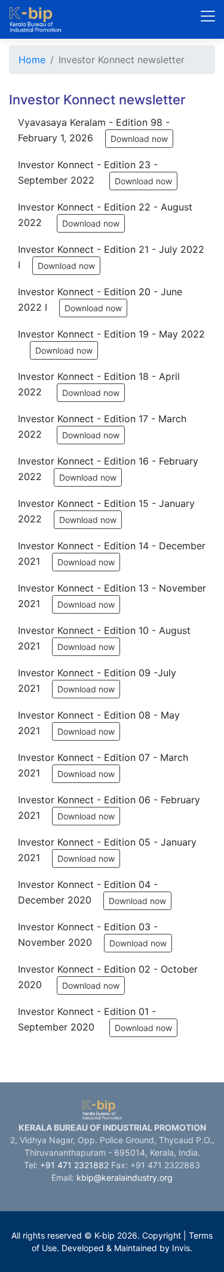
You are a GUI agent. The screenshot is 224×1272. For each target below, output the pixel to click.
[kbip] (48, 19)
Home (32, 60)
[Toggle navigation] (208, 16)
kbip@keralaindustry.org (124, 1177)
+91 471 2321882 (74, 1165)
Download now (139, 139)
